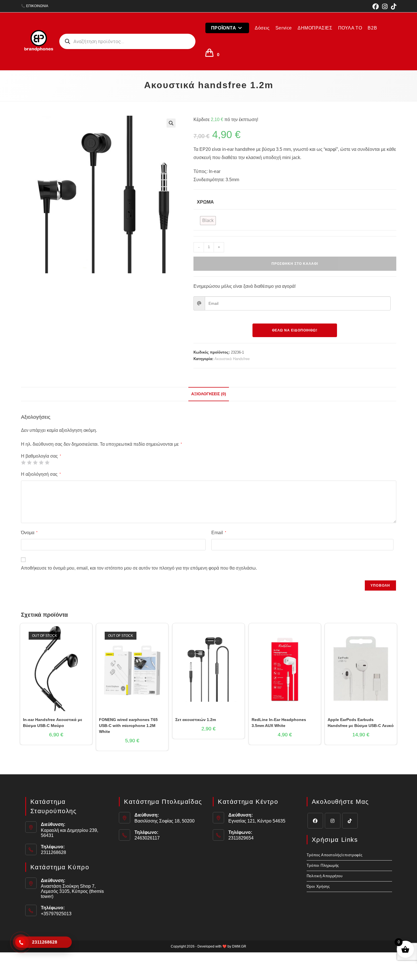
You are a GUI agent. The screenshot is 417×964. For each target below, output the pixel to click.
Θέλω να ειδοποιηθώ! (294, 330)
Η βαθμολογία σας (41, 456)
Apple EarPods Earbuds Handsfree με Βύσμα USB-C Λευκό (361, 722)
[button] (171, 123)
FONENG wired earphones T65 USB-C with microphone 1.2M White (128, 725)
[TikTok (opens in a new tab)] (392, 6)
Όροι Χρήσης (318, 886)
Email (218, 532)
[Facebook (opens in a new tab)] (375, 6)
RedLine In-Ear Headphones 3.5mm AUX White (279, 722)
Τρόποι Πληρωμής (323, 865)
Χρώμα (205, 202)
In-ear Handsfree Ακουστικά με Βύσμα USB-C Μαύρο (52, 722)
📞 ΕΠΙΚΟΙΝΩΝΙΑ (34, 6)
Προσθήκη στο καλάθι (294, 264)
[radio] (208, 220)
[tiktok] (350, 820)
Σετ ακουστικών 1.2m (195, 719)
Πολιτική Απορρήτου (325, 876)
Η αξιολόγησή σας (41, 474)
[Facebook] (315, 820)
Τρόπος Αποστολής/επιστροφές (335, 855)
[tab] (208, 394)
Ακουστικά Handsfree (232, 359)
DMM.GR (239, 946)
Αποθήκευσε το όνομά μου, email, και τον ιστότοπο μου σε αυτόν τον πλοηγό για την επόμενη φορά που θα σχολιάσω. (139, 568)
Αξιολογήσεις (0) (208, 394)
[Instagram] (332, 820)
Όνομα (29, 532)
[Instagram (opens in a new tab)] (384, 6)
